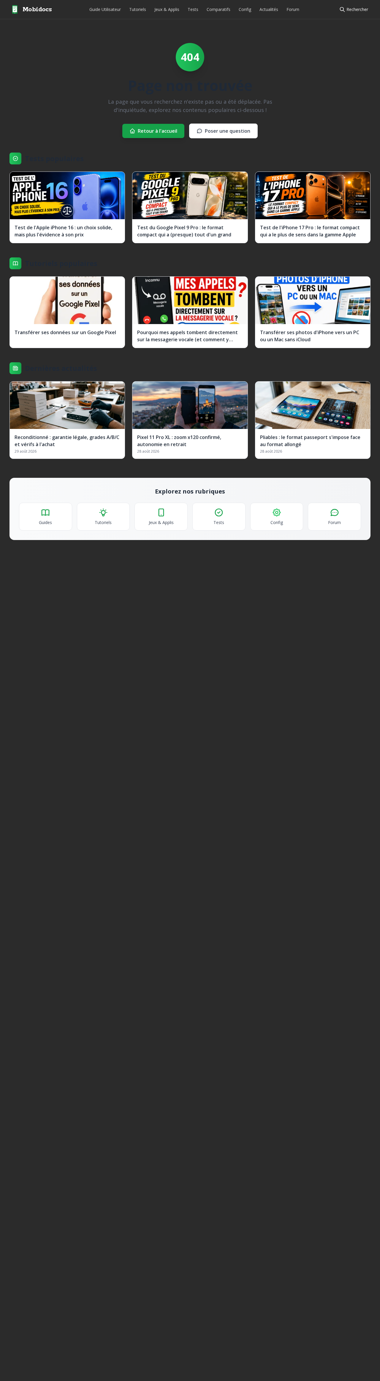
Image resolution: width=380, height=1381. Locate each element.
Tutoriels (137, 9)
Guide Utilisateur (105, 9)
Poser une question (227, 131)
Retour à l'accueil (157, 131)
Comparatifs (218, 9)
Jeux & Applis (166, 9)
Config (245, 9)
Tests (193, 9)
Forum (292, 9)
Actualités (268, 9)
